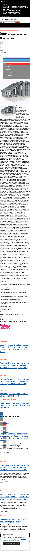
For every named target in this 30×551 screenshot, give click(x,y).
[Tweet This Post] (16, 60)
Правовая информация (11, 11)
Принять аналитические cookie (11, 543)
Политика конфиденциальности (15, 6)
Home (5, 5)
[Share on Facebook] (16, 58)
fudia (1, 50)
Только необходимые (9, 547)
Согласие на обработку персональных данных (11, 13)
